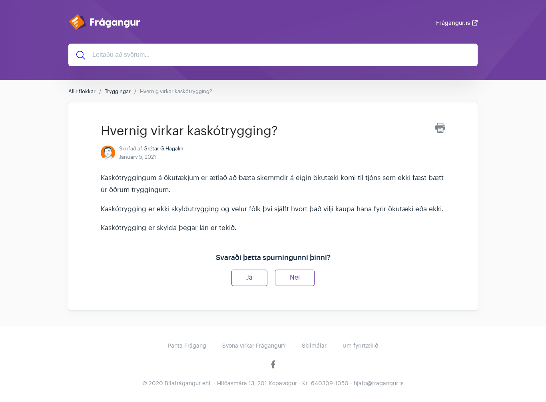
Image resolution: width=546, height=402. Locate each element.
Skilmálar (314, 345)
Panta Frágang (187, 345)
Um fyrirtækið (360, 345)
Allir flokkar (82, 91)
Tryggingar (118, 91)
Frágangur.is (453, 23)
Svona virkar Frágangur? (254, 345)
